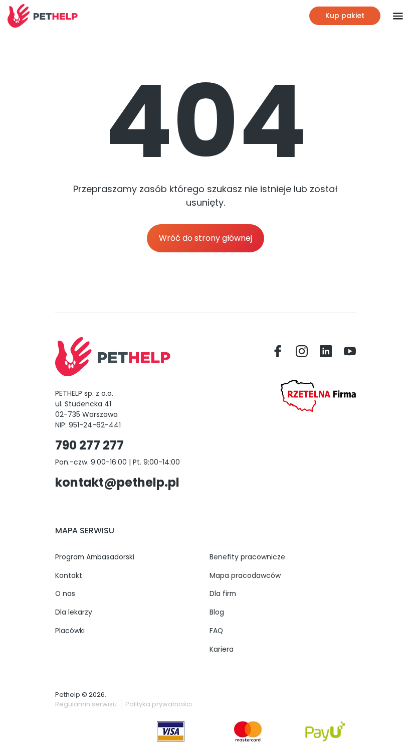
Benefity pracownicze (247, 557)
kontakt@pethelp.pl (117, 482)
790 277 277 (89, 445)
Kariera (222, 649)
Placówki (70, 631)
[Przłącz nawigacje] (391, 16)
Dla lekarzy (73, 612)
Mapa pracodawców (245, 575)
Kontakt (68, 575)
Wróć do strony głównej (205, 238)
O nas (65, 593)
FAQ (216, 631)
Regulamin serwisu (86, 704)
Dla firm (223, 593)
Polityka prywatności (158, 704)
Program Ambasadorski (94, 557)
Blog (217, 612)
